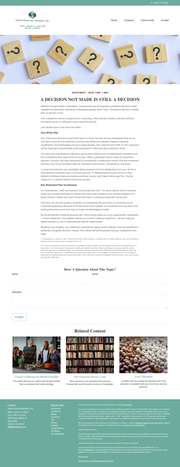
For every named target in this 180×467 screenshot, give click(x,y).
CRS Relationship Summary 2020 (101, 461)
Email (95, 274)
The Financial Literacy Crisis (90, 377)
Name (15, 274)
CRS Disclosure (83, 461)
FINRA (87, 450)
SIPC (91, 450)
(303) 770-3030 (161, 2)
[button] (129, 20)
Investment (56, 411)
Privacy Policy (83, 456)
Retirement (56, 408)
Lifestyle (54, 425)
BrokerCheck (127, 405)
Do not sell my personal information (133, 425)
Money (54, 422)
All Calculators (57, 433)
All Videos (55, 430)
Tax (52, 419)
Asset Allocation (143, 376)
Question (17, 292)
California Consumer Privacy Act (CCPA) (149, 423)
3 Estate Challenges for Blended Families (36, 377)
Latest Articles (57, 428)
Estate (54, 414)
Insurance (55, 416)
